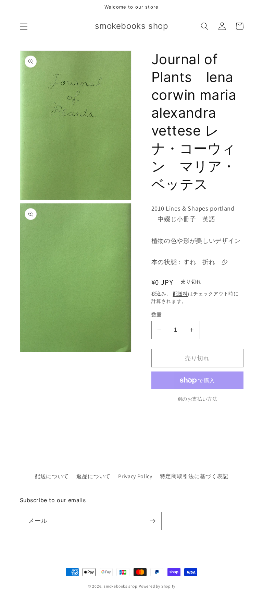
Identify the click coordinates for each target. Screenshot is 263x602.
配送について (52, 476)
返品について (93, 476)
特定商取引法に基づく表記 (194, 476)
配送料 (180, 294)
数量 (156, 314)
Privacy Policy (135, 476)
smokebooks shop (120, 586)
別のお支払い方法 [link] (197, 399)
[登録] (152, 521)
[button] (24, 26)
